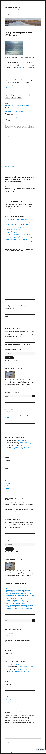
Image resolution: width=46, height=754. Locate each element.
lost (24, 127)
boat (17, 127)
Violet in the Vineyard (21, 440)
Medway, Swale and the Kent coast (17, 126)
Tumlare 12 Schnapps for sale (26, 442)
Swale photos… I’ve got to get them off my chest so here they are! (17, 105)
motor (28, 127)
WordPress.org (9, 490)
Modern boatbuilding (28, 126)
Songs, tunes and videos (10, 739)
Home (6, 731)
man (26, 127)
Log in (7, 485)
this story (18, 67)
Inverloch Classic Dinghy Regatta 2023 (15, 232)
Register (8, 483)
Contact (7, 745)
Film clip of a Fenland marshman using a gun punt (18, 222)
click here (7, 417)
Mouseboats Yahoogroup (11, 69)
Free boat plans (8, 737)
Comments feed (9, 488)
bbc (15, 127)
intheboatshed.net (13, 7)
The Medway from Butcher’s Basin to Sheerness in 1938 (19, 241)
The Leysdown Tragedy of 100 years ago (12, 117)
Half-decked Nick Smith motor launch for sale (17, 224)
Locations (8, 126)
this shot (23, 80)
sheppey (32, 127)
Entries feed (9, 486)
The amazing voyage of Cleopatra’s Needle (16, 231)
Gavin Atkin (8, 125)
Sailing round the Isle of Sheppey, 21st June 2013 (14, 111)
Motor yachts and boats (9, 127)
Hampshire (21, 127)
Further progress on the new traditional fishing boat (18, 226)
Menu (7, 14)
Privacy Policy (8, 742)
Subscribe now (9, 357)
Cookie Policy (26, 752)
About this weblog (9, 734)
